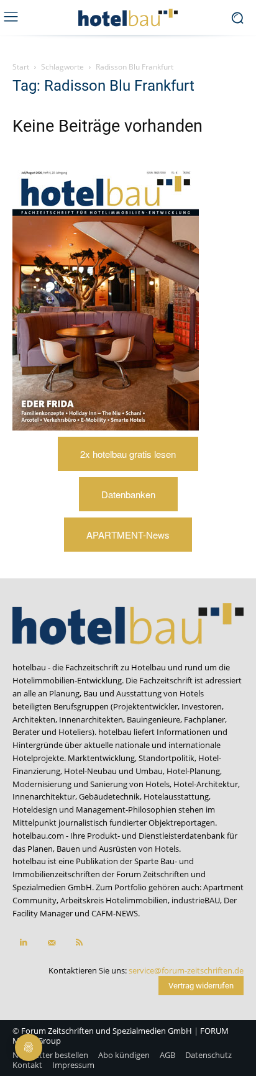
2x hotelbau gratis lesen (128, 453)
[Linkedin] (23, 943)
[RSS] (79, 943)
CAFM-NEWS (114, 913)
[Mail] (51, 943)
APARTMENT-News (128, 534)
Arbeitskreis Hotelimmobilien (114, 900)
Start (20, 67)
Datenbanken (128, 494)
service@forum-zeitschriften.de (186, 970)
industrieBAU (195, 900)
